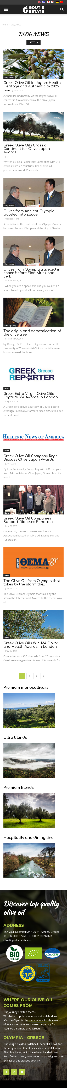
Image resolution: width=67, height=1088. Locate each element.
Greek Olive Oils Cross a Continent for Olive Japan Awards (26, 148)
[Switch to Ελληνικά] (44, 2)
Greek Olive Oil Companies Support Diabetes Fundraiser (29, 520)
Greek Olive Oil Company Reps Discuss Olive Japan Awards (30, 458)
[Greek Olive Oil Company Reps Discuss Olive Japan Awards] (33, 437)
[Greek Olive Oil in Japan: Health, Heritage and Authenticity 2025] (33, 64)
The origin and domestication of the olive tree (32, 333)
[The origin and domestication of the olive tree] (33, 312)
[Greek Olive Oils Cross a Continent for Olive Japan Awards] (33, 126)
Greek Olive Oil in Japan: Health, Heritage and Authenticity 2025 (32, 84)
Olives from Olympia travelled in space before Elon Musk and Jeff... (31, 272)
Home (5, 24)
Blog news (9, 77)
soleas (6, 90)
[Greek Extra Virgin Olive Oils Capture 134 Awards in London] (33, 375)
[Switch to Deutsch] (58, 2)
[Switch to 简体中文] (62, 2)
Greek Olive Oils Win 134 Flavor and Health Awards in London (30, 645)
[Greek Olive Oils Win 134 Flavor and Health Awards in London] (33, 624)
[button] (62, 9)
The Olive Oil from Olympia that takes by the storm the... (31, 582)
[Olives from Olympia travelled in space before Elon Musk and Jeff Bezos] (33, 250)
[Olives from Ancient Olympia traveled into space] (33, 192)
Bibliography (10, 325)
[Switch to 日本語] (49, 2)
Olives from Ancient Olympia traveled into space (28, 213)
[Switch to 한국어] (53, 2)
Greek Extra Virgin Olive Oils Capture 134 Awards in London (30, 395)
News (6, 388)
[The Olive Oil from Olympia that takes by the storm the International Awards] (33, 562)
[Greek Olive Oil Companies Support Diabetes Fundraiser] (33, 499)
